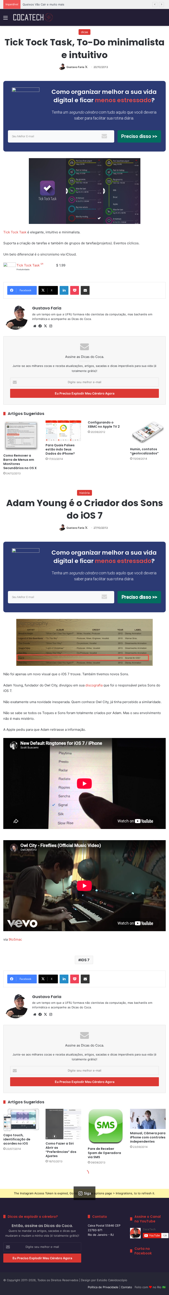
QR (41, 264)
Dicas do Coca (81, 319)
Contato (126, 1287)
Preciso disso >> (139, 136)
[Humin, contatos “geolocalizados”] (148, 432)
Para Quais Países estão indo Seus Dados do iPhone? (60, 449)
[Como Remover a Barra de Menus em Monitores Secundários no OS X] (21, 435)
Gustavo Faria (75, 67)
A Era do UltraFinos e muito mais (45, 4)
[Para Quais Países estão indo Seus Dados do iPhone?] (63, 430)
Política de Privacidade (103, 1287)
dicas (84, 32)
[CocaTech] (33, 17)
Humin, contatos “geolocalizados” (144, 451)
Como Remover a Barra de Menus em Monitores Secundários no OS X (20, 461)
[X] (45, 326)
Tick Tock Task (14, 232)
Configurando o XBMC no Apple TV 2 (104, 424)
